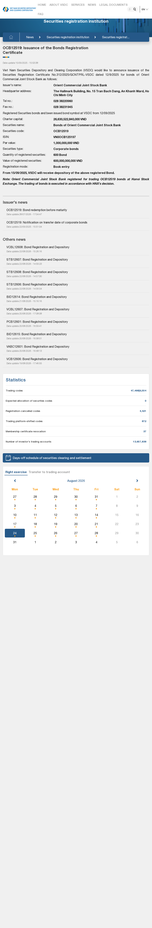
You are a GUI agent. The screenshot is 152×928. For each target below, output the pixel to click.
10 (14, 515)
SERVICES (78, 4)
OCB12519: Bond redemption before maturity (36, 210)
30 (76, 496)
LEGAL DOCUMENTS (113, 4)
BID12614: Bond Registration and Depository (36, 296)
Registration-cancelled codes (23, 410)
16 (137, 515)
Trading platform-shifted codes (24, 421)
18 (35, 524)
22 (116, 524)
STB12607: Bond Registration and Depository (37, 259)
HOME (42, 4)
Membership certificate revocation (26, 431)
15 (116, 515)
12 (55, 515)
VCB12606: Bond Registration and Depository (37, 359)
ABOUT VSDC (58, 4)
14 (96, 515)
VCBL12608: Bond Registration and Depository (37, 247)
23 (137, 524)
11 (35, 515)
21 (96, 524)
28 (35, 496)
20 (76, 524)
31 (96, 496)
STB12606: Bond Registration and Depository (37, 284)
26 (55, 533)
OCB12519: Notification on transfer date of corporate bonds (46, 222)
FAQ (40, 14)
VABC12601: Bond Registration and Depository (37, 346)
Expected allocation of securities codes (29, 400)
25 (35, 533)
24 (14, 533)
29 (55, 496)
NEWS (92, 4)
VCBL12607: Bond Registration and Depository (37, 309)
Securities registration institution (68, 37)
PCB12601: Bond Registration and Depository (37, 321)
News (30, 37)
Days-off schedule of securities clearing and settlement (52, 458)
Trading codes (14, 390)
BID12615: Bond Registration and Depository (36, 334)
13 (76, 515)
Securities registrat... (115, 37)
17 (14, 524)
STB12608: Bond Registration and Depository (37, 272)
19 (55, 524)
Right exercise (16, 472)
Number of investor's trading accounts (28, 441)
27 (14, 496)
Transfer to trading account (49, 472)
